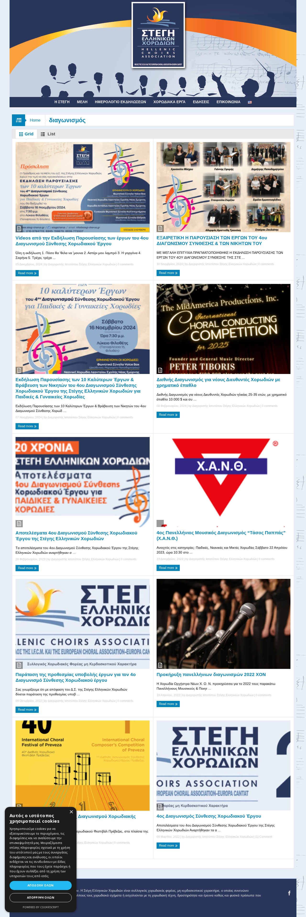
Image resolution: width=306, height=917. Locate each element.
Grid (28, 134)
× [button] (71, 812)
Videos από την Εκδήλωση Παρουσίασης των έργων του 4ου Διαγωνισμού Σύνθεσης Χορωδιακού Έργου (82, 240)
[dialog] (40, 859)
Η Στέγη (62, 102)
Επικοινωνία (228, 102)
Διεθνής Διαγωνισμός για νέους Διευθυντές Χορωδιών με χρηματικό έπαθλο (218, 382)
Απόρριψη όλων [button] (40, 898)
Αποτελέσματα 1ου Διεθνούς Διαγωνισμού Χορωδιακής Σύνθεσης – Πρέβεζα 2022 (76, 819)
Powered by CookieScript (41, 907)
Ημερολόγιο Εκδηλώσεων (120, 102)
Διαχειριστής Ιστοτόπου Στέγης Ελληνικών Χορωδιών (82, 264)
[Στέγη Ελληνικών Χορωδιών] (153, 48)
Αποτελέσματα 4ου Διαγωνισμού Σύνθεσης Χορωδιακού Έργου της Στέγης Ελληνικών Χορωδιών (76, 535)
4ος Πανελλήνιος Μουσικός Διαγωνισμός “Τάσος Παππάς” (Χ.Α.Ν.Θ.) (221, 535)
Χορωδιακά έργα (169, 102)
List (50, 134)
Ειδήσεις (201, 102)
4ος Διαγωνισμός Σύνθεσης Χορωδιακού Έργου (209, 816)
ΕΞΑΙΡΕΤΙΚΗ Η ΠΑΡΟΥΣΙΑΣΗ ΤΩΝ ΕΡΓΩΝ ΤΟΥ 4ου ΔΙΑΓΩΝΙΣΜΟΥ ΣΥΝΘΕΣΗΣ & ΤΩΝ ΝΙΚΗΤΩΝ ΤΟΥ (212, 240)
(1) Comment (263, 836)
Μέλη (82, 102)
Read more (26, 273)
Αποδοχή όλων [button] (40, 885)
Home (35, 120)
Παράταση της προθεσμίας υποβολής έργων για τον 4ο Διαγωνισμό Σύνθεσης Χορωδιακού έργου (76, 677)
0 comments (125, 264)
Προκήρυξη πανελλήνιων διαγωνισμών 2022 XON (211, 674)
